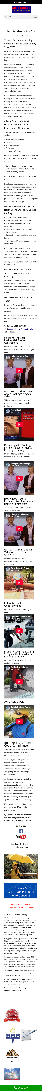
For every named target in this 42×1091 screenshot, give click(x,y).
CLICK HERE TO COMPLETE (21, 904)
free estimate (15, 988)
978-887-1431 (21, 2)
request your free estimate (21, 329)
